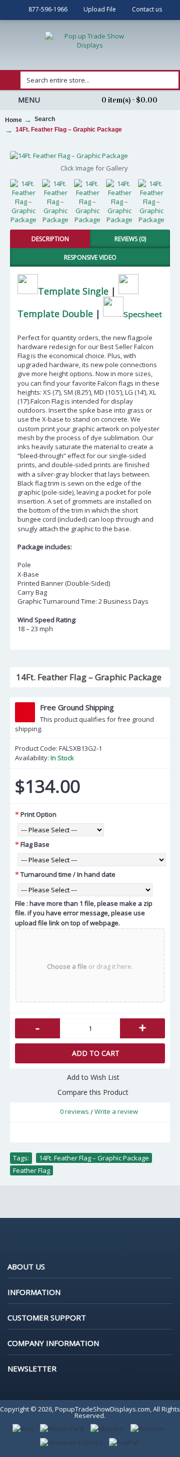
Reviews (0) (130, 239)
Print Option (38, 814)
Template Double (55, 313)
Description (50, 239)
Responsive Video (90, 257)
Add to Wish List (93, 1077)
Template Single (73, 291)
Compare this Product (93, 1092)
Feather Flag (31, 1170)
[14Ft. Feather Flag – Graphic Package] (90, 155)
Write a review (116, 1111)
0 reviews (74, 1111)
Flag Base (35, 844)
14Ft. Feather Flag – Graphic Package (94, 1157)
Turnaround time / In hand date (68, 874)
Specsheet (143, 314)
